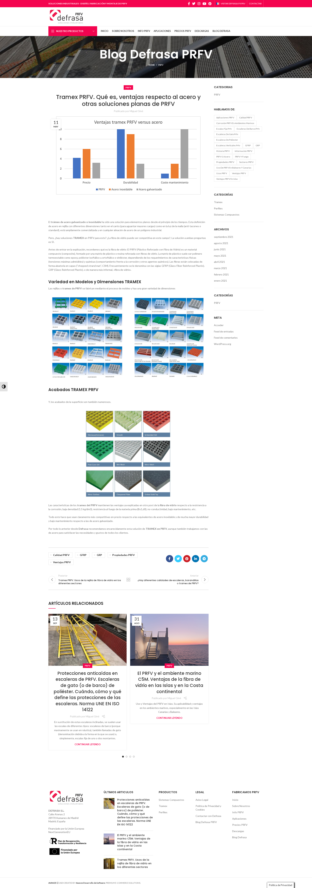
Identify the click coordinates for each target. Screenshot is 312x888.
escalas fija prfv (224, 128)
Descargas (238, 831)
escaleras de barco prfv (248, 128)
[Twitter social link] (193, 3)
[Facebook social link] (189, 3)
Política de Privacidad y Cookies (208, 807)
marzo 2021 (220, 268)
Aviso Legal (202, 799)
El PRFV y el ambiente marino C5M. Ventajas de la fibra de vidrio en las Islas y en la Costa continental (169, 682)
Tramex (218, 202)
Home (152, 65)
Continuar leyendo (88, 744)
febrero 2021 (221, 274)
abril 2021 (219, 261)
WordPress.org (222, 343)
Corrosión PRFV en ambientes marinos (235, 123)
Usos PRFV (221, 173)
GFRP (83, 554)
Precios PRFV (240, 824)
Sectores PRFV (246, 162)
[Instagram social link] (199, 3)
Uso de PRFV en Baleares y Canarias (233, 167)
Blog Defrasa (239, 837)
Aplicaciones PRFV (225, 117)
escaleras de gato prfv (227, 134)
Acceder (219, 325)
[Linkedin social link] (195, 558)
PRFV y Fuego (241, 156)
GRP (99, 554)
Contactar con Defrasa (208, 815)
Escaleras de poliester (227, 139)
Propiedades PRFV (123, 554)
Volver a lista (128, 579)
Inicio (235, 799)
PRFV (160, 65)
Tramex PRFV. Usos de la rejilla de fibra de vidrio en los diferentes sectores (134, 863)
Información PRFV (243, 151)
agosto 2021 (221, 243)
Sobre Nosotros (241, 805)
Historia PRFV (223, 151)
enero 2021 (220, 280)
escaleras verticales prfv (228, 145)
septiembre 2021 (223, 236)
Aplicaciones (239, 818)
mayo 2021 (220, 255)
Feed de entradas (224, 331)
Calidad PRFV (61, 554)
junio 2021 (220, 249)
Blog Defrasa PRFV (206, 822)
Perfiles (218, 208)
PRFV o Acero (223, 156)
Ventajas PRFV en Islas (227, 179)
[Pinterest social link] (210, 3)
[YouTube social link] (204, 3)
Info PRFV (238, 812)
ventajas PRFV (62, 562)
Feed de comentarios (226, 337)
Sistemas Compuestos (226, 214)
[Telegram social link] (204, 558)
